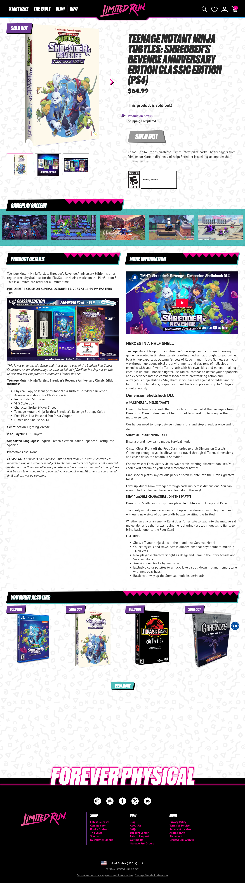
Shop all (95, 836)
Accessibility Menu (180, 829)
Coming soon (98, 825)
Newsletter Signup (101, 840)
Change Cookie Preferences (151, 875)
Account (224, 9)
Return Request (139, 836)
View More (122, 685)
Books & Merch (99, 829)
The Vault (42, 8)
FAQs (133, 829)
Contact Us (136, 840)
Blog (60, 8)
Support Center (139, 832)
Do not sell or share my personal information (105, 875)
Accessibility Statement (177, 834)
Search (204, 9)
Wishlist (214, 9)
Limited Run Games (122, 10)
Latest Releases (99, 822)
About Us (135, 825)
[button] (13, 82)
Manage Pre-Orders (142, 843)
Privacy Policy (177, 822)
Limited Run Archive (181, 840)
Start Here (18, 8)
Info (73, 8)
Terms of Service (179, 825)
